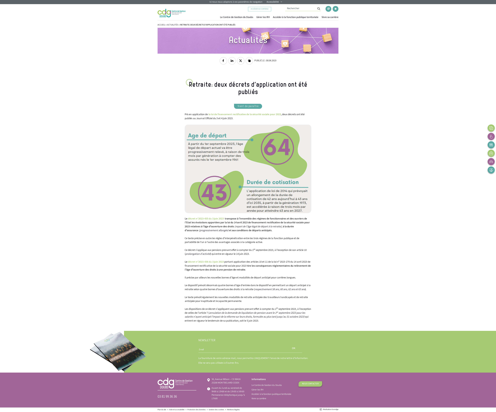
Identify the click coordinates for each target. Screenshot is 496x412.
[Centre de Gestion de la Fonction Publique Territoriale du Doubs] (171, 13)
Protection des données (196, 410)
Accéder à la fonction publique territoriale (295, 17)
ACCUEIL (161, 25)
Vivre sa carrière (330, 17)
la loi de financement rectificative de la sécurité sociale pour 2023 (244, 115)
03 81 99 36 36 (167, 396)
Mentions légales (233, 410)
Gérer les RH (263, 17)
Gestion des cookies (216, 410)
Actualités (172, 25)
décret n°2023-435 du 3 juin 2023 (206, 219)
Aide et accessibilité (176, 410)
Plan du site (162, 410)
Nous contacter (310, 383)
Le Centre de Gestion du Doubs (236, 17)
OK (293, 348)
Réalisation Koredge (330, 409)
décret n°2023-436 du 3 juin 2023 (206, 262)
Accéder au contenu (259, 9)
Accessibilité (273, 2)
